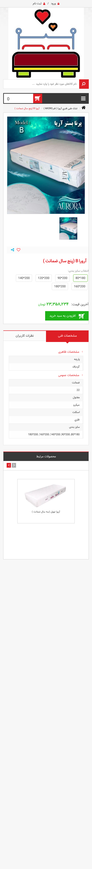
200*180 (60, 286)
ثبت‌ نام (37, 3)
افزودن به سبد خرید (62, 315)
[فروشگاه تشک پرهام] (46, 43)
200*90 (62, 278)
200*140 (24, 278)
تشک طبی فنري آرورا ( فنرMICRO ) (60, 108)
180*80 (80, 278)
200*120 (43, 278)
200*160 (79, 286)
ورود (53, 3)
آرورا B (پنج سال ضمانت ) (27, 108)
